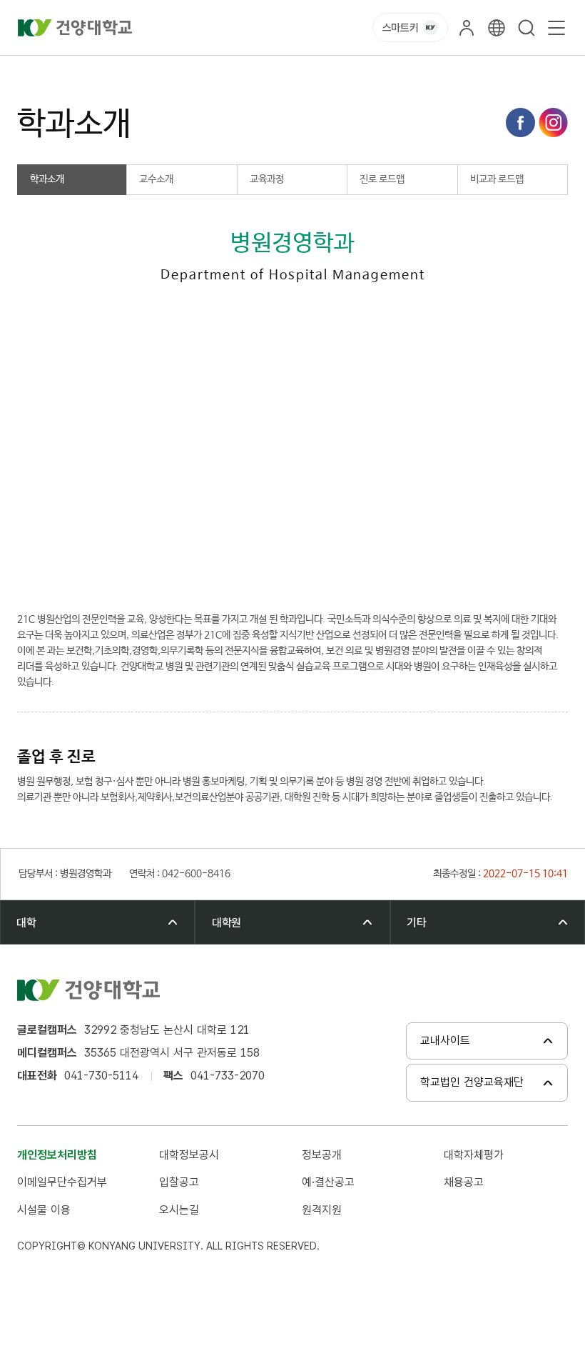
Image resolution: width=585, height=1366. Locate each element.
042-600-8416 (102, 572)
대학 (79, 71)
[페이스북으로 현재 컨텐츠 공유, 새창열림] (520, 122)
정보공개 (322, 1155)
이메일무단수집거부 (62, 1182)
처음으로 (34, 71)
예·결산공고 (328, 1182)
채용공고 (464, 1182)
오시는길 (179, 1210)
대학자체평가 (474, 1155)
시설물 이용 (44, 1210)
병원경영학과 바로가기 (244, 572)
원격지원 (322, 1210)
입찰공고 (179, 1182)
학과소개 (260, 71)
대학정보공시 (189, 1155)
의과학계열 (129, 71)
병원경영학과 (197, 71)
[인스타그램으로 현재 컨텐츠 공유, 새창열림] (553, 122)
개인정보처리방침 (57, 1155)
